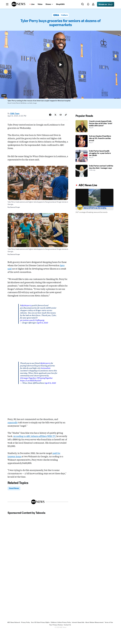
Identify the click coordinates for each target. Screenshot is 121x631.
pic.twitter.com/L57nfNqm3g (32, 320)
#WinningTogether (45, 377)
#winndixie (46, 368)
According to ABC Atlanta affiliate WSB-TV (34, 436)
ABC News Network (13, 622)
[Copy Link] (65, 114)
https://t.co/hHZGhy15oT (30, 380)
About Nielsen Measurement (94, 622)
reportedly (13, 422)
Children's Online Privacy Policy (61, 622)
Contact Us (67, 625)
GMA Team (14, 113)
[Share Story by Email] (60, 114)
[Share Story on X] (55, 114)
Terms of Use (109, 622)
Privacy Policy (25, 622)
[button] (7, 4)
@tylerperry (26, 305)
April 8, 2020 (42, 322)
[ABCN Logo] (18, 4)
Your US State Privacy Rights (40, 622)
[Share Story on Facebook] (50, 114)
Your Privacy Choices (56, 625)
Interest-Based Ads (78, 622)
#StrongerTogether (28, 377)
